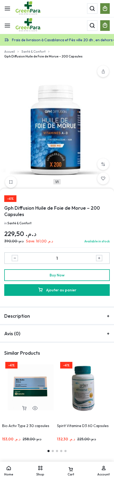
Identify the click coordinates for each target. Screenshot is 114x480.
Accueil (9, 51)
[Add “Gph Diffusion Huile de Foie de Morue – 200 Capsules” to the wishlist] (103, 178)
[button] (103, 164)
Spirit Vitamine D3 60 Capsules (83, 425)
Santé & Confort (33, 51)
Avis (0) (12, 333)
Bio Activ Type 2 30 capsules (25, 425)
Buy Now (57, 275)
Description (17, 316)
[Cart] (105, 25)
